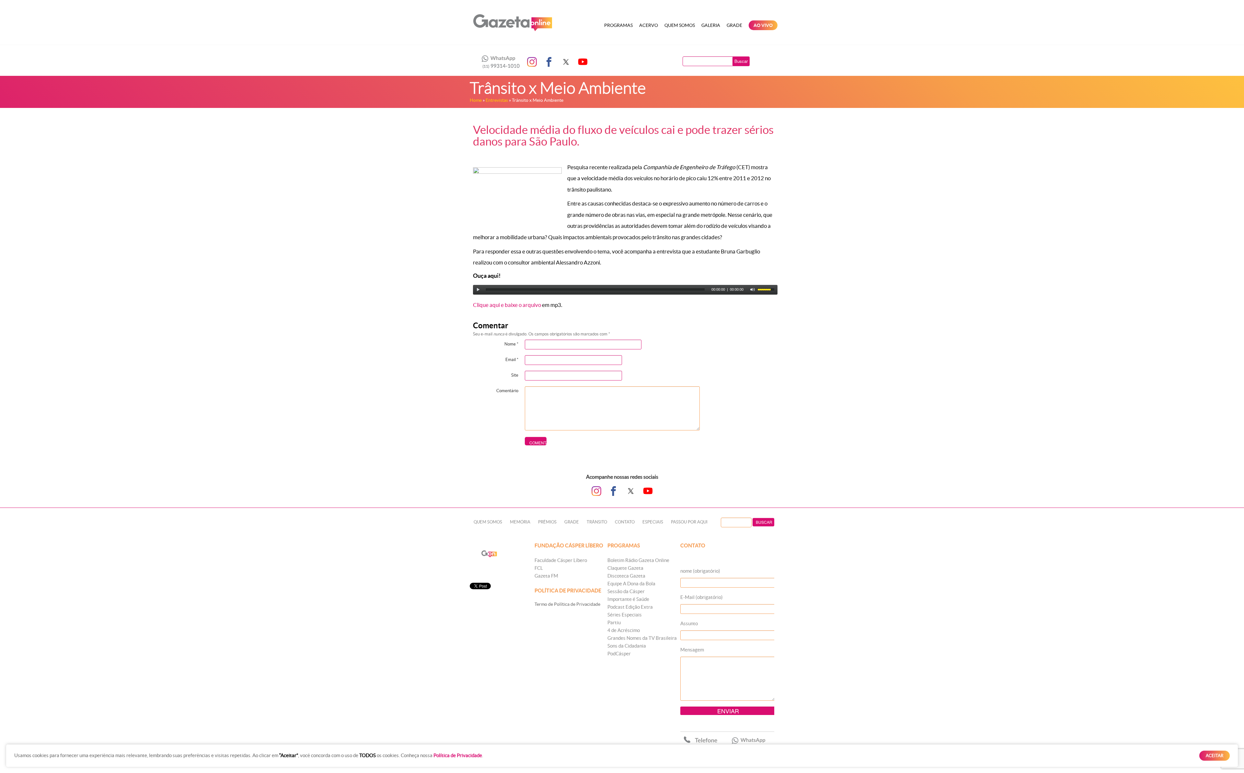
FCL (539, 568)
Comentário (507, 390)
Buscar (741, 61)
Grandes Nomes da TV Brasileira (642, 638)
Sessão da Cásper (626, 591)
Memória (520, 522)
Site (514, 375)
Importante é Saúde (628, 599)
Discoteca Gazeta (626, 576)
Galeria (710, 25)
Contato (625, 522)
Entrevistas (497, 100)
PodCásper (619, 653)
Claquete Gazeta (625, 568)
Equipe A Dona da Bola (631, 583)
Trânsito (597, 522)
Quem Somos (679, 25)
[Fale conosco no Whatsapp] (499, 62)
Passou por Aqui (689, 522)
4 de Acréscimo (623, 630)
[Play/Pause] (478, 289)
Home (476, 100)
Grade (734, 25)
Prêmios (547, 522)
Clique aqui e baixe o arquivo (507, 305)
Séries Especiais (624, 614)
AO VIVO (763, 25)
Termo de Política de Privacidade (567, 604)
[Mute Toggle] (752, 289)
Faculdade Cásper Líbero (561, 560)
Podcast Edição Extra (630, 607)
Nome (511, 344)
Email (511, 359)
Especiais (652, 522)
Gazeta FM (546, 576)
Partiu (614, 622)
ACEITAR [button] (1214, 755)
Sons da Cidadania (626, 646)
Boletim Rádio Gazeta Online (638, 560)
